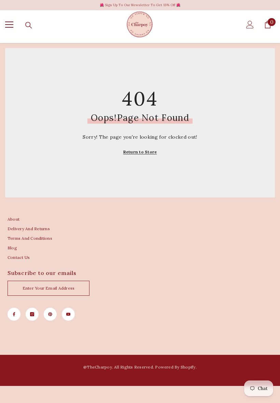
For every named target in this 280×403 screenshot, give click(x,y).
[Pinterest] (50, 314)
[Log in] (250, 24)
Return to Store (140, 151)
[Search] (29, 25)
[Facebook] (14, 314)
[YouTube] (68, 314)
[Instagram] (32, 314)
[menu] (9, 24)
